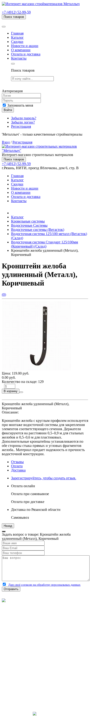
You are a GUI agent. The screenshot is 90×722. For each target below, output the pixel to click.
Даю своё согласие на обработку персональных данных (44, 584)
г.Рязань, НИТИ (23, 689)
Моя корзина (21, 668)
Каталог (17, 37)
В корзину (11, 391)
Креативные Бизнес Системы (45, 718)
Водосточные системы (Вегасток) (37, 230)
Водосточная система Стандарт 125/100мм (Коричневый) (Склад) (44, 244)
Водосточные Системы (29, 225)
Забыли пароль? (23, 118)
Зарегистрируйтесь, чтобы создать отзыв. (43, 478)
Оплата (17, 466)
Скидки (17, 42)
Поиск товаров (14, 17)
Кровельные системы (28, 221)
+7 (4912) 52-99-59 (16, 12)
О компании (20, 50)
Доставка (18, 470)
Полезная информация (29, 643)
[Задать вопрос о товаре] (21, 392)
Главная (17, 33)
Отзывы (17, 462)
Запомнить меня (19, 105)
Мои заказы (20, 672)
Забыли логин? (23, 122)
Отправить (11, 589)
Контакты (19, 58)
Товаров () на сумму (26, 21)
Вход (6, 142)
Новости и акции (24, 46)
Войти (8, 110)
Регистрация (21, 126)
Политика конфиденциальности (27, 617)
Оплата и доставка (25, 54)
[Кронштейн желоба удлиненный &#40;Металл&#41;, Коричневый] (36, 369)
